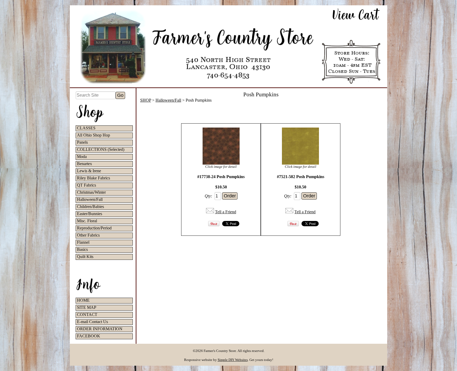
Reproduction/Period (94, 228)
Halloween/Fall (90, 199)
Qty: (208, 196)
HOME (83, 300)
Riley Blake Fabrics (93, 178)
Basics (82, 249)
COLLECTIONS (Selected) (100, 149)
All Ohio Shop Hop (93, 135)
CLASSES (86, 128)
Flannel (83, 242)
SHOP (145, 100)
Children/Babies (90, 206)
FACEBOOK (88, 336)
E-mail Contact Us (92, 321)
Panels (82, 142)
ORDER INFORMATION (99, 329)
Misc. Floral (87, 221)
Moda (82, 156)
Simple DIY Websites (233, 360)
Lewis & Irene (89, 171)
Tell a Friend (225, 212)
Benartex (84, 163)
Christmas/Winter (91, 192)
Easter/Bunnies (89, 213)
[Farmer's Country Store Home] (228, 46)
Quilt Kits (85, 256)
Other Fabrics (88, 235)
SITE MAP (86, 307)
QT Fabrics (86, 185)
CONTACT (87, 314)
